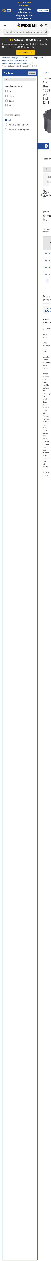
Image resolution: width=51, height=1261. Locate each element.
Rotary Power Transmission (13, 60)
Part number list (44, 193)
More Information (46, 193)
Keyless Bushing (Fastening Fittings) (16, 63)
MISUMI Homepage (10, 57)
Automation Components (32, 57)
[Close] (46, 39)
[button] (43, 10)
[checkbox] (19, 91)
